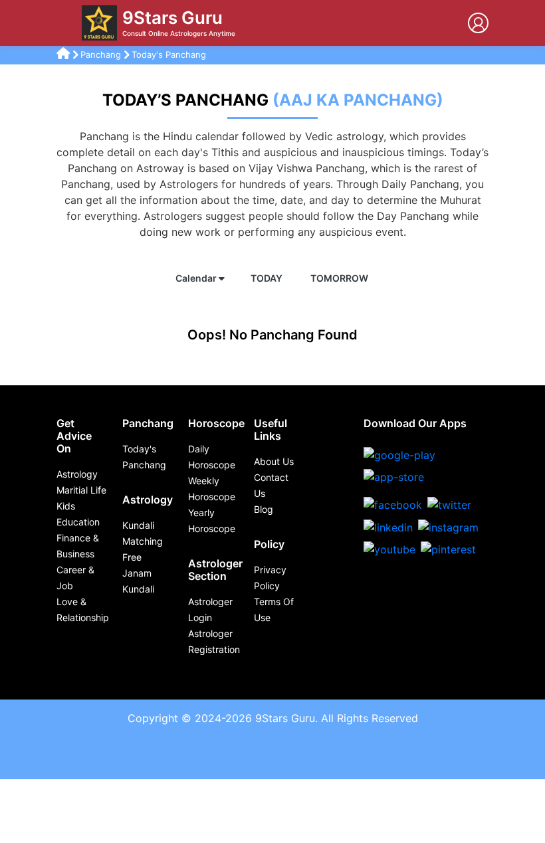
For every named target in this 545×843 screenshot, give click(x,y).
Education (78, 521)
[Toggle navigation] (66, 23)
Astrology (77, 474)
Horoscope (216, 423)
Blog (263, 509)
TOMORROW (340, 278)
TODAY (267, 278)
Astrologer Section (215, 570)
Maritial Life (81, 490)
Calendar (197, 278)
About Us (274, 461)
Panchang (102, 54)
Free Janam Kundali (138, 573)
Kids (65, 506)
